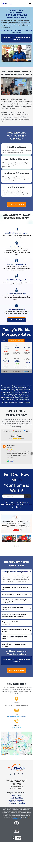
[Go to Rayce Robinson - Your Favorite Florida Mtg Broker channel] (16, 517)
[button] (30, 3)
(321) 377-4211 (16, 727)
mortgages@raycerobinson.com (16, 716)
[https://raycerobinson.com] (7, 3)
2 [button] (16, 546)
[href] (16, 743)
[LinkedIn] (22, 774)
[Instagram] (14, 774)
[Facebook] (18, 774)
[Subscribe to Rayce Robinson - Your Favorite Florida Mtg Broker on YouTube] (17, 530)
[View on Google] (4, 446)
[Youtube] (11, 774)
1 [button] (14, 546)
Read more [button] (10, 457)
